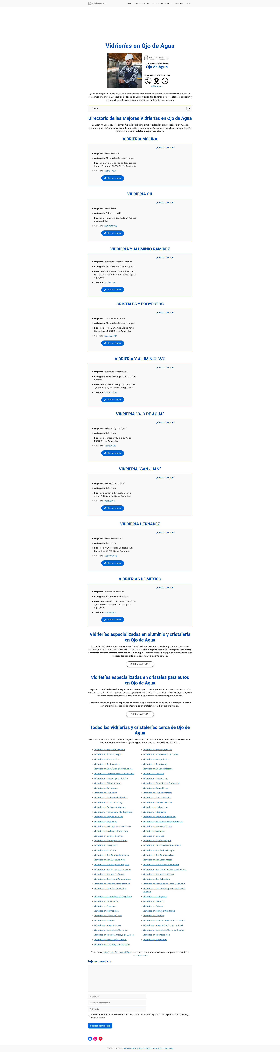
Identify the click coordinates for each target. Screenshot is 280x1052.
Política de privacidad (148, 1048)
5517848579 (110, 170)
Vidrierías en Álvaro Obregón (108, 754)
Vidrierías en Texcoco (153, 901)
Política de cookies (165, 1048)
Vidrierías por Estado (161, 3)
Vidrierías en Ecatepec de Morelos (110, 797)
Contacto (179, 3)
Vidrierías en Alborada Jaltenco (109, 749)
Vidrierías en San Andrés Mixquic (159, 850)
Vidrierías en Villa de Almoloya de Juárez (114, 934)
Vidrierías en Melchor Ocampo (109, 836)
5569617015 (110, 612)
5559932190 (110, 282)
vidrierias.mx (141, 955)
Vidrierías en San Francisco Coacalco (112, 869)
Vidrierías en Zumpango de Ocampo (112, 944)
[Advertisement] (140, 25)
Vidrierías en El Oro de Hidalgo (108, 802)
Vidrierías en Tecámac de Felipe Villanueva (164, 883)
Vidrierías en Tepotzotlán (106, 901)
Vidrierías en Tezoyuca (105, 906)
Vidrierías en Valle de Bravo (107, 925)
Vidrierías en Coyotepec (106, 788)
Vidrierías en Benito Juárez (107, 764)
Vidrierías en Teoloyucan (155, 896)
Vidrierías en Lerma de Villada (157, 826)
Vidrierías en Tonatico (153, 915)
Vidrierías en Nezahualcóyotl (157, 840)
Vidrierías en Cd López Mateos (157, 768)
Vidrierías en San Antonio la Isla (158, 855)
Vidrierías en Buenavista (154, 764)
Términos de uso (131, 1048)
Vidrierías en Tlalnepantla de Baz (159, 910)
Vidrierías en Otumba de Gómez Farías (162, 845)
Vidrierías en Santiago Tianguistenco (112, 883)
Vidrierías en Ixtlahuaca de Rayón (159, 816)
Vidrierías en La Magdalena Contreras (112, 826)
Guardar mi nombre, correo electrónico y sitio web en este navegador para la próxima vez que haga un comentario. (139, 1016)
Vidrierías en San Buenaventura (109, 859)
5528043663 (111, 555)
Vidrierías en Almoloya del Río (157, 749)
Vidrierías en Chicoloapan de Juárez (111, 778)
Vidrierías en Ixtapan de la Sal (108, 816)
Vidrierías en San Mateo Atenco (158, 874)
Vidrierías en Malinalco (154, 831)
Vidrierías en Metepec (153, 836)
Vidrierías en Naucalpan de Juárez (110, 840)
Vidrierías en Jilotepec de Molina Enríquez (163, 821)
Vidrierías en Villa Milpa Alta (156, 934)
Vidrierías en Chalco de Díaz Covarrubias (114, 773)
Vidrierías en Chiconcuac (155, 778)
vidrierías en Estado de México (117, 952)
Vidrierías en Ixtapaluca (154, 812)
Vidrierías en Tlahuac (153, 906)
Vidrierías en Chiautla (153, 773)
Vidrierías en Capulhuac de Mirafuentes (113, 768)
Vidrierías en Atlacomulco (106, 759)
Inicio (129, 3)
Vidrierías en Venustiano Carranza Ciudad (163, 930)
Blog (188, 3)
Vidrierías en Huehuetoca (155, 807)
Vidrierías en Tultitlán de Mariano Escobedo (164, 920)
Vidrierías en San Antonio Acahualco (112, 855)
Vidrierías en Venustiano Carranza (110, 930)
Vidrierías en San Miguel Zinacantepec (112, 879)
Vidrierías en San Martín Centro (109, 874)
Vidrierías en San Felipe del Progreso (111, 864)
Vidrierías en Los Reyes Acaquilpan (111, 831)
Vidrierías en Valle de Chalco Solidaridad (163, 925)
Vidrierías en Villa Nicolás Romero (110, 939)
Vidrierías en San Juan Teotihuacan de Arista (165, 869)
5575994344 (111, 335)
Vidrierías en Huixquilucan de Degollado (113, 812)
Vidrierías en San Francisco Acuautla (161, 864)
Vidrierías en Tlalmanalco (106, 910)
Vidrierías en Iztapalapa (105, 821)
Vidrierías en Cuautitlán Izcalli (157, 792)
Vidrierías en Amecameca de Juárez (160, 754)
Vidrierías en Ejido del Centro (157, 797)
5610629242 (110, 445)
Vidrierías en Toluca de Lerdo (108, 915)
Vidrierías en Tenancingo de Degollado (113, 896)
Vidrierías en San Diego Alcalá (157, 859)
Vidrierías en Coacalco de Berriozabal (161, 783)
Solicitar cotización (141, 3)
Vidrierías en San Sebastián (156, 879)
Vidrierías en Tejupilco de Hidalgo (110, 888)
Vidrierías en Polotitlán (105, 850)
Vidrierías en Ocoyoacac (106, 845)
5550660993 (111, 392)
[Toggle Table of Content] (187, 109)
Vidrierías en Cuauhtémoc (156, 788)
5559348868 (111, 225)
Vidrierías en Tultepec (104, 920)
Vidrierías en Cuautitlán (105, 792)
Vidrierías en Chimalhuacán (107, 783)
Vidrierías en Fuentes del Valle (157, 802)
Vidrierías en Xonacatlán (155, 939)
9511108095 (110, 500)
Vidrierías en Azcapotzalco (156, 759)
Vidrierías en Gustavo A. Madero (109, 807)
